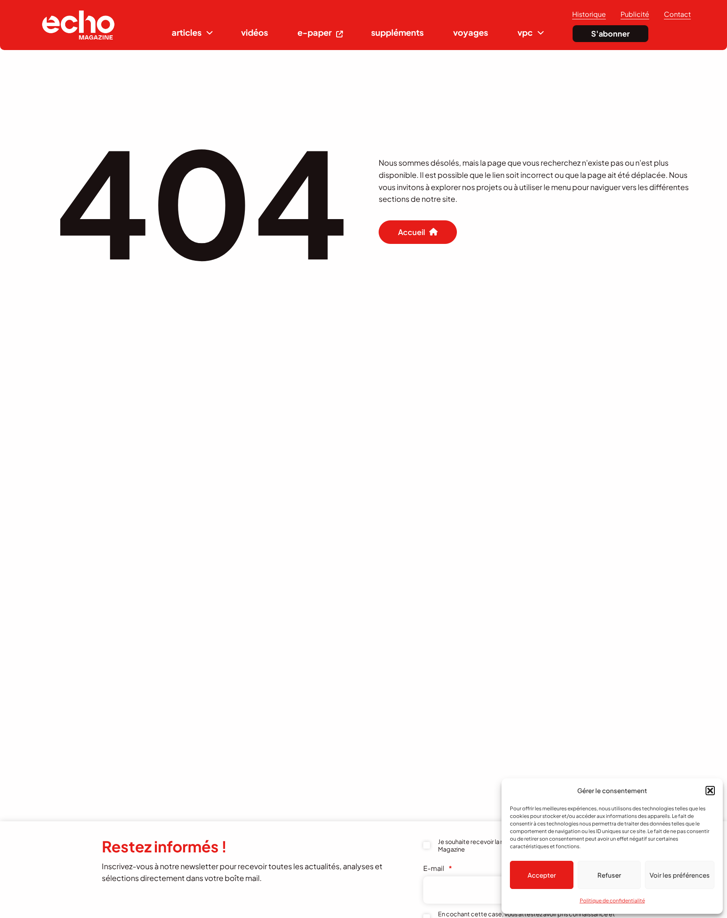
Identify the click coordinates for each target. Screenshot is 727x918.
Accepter (542, 875)
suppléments (397, 32)
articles (187, 32)
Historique (589, 14)
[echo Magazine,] (78, 25)
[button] (710, 790)
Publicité (635, 14)
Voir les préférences (680, 875)
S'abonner (610, 33)
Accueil (411, 232)
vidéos (254, 32)
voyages (470, 32)
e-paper (314, 32)
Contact (677, 14)
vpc (525, 32)
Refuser (609, 875)
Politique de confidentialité (612, 900)
